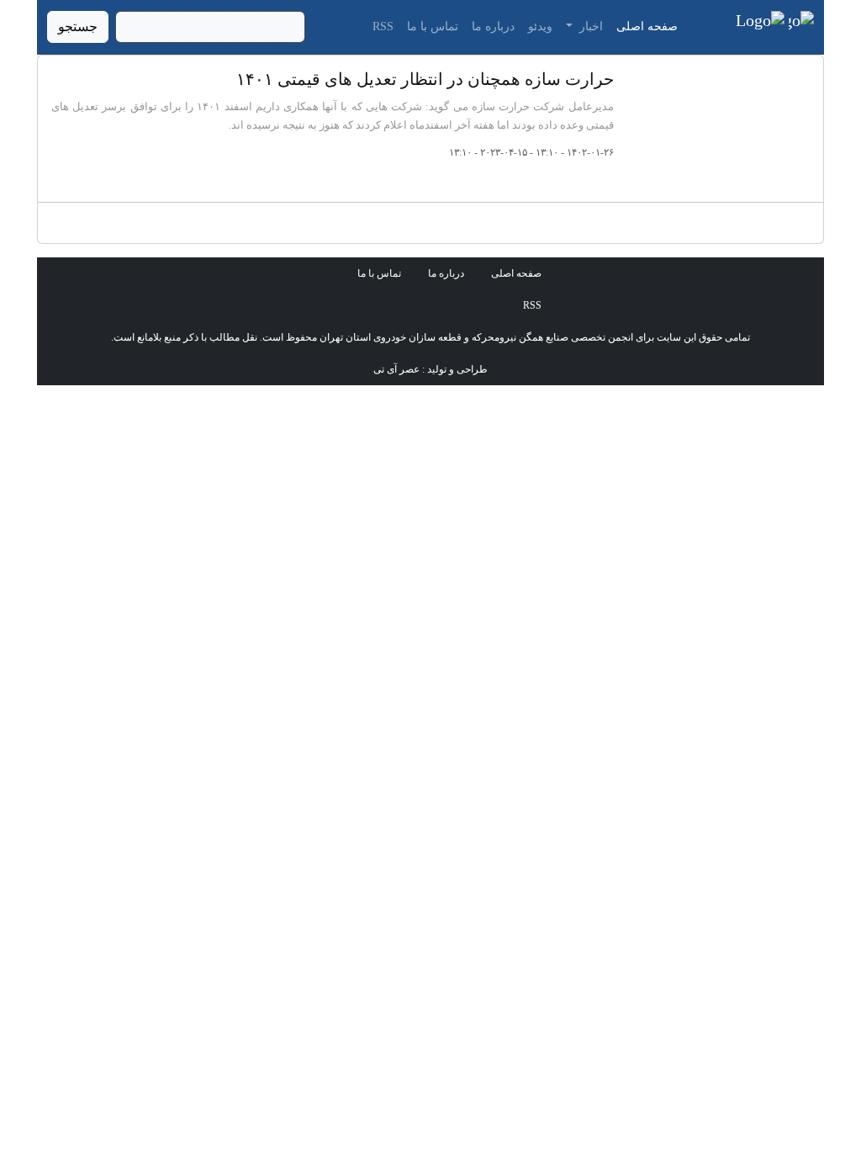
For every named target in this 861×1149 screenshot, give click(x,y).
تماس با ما (432, 26)
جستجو (78, 26)
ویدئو (540, 26)
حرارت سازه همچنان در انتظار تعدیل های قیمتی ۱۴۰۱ (425, 79)
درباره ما (493, 26)
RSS (383, 26)
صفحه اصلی (647, 26)
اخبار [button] (589, 26)
